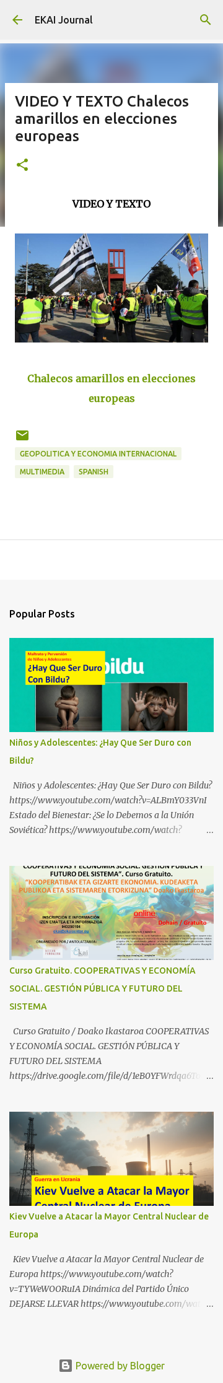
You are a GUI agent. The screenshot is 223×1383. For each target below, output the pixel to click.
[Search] (205, 20)
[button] (22, 165)
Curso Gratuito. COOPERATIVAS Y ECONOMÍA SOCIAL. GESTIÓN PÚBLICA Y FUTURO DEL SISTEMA (102, 988)
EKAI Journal (64, 19)
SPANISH (93, 472)
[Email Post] (22, 440)
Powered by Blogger (119, 1365)
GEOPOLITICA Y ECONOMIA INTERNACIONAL (98, 454)
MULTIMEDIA (42, 472)
